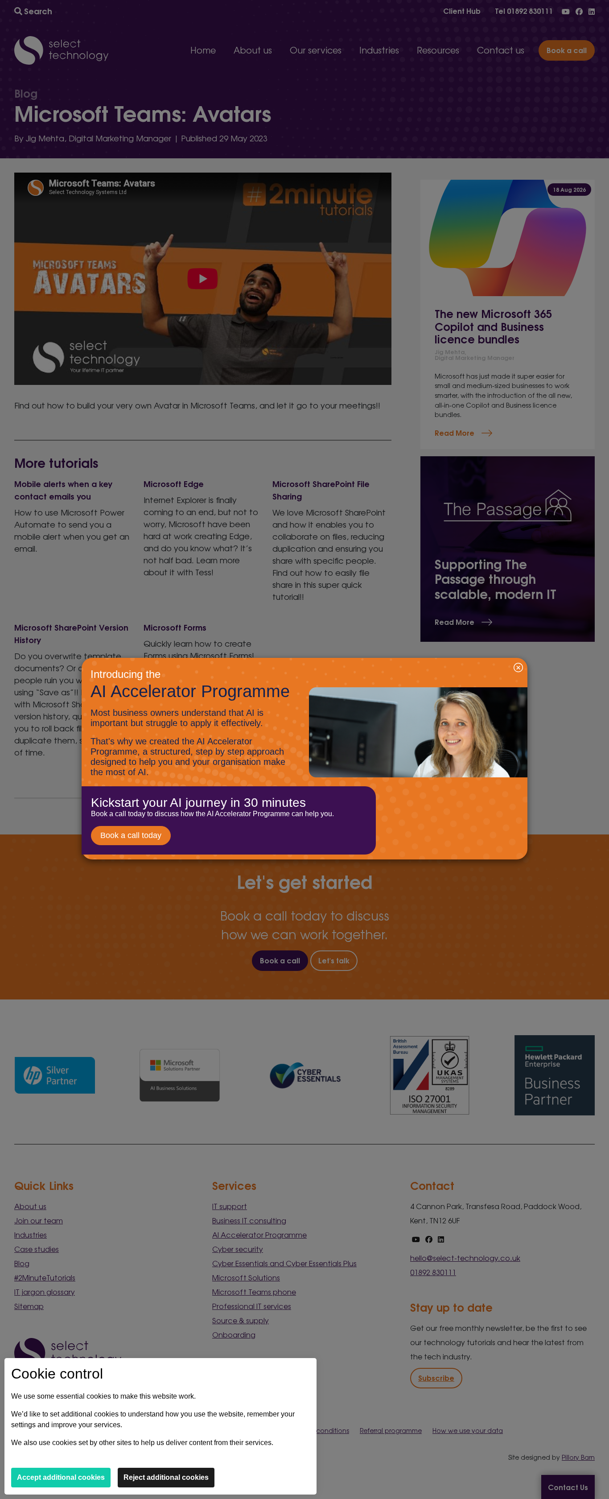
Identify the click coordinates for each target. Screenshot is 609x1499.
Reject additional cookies (166, 1477)
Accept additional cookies (61, 1477)
